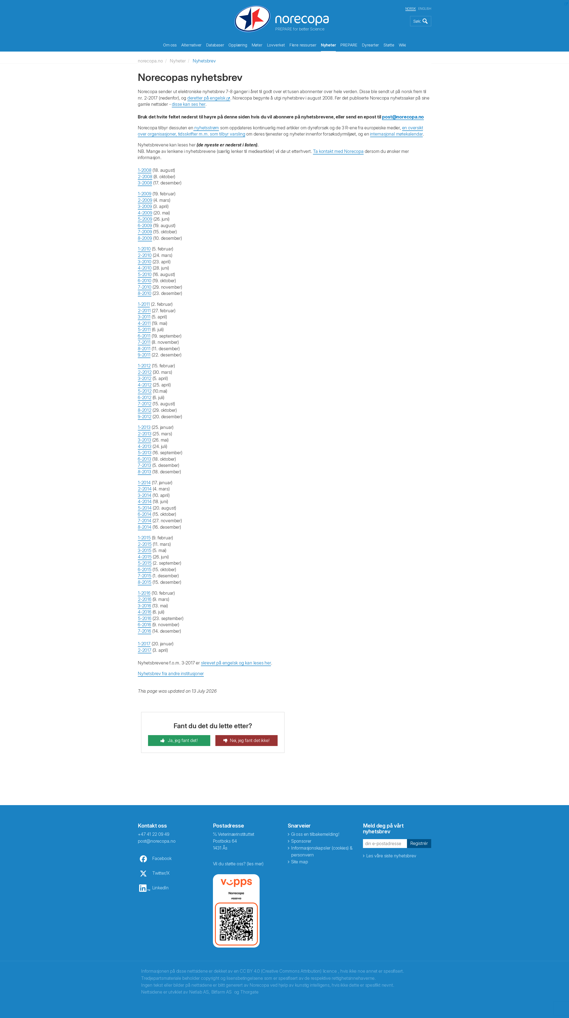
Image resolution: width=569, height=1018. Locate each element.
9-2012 (144, 416)
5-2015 (145, 563)
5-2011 (144, 329)
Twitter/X (161, 873)
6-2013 (144, 459)
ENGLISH (424, 8)
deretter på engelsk (206, 98)
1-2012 (144, 365)
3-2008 (145, 183)
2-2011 (144, 310)
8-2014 (144, 527)
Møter (257, 45)
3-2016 (144, 605)
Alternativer (191, 45)
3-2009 (145, 206)
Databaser (215, 45)
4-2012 (145, 385)
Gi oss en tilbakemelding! (315, 834)
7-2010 (144, 287)
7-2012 (144, 403)
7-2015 (144, 575)
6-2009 (145, 225)
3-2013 (144, 440)
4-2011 (144, 323)
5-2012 (145, 391)
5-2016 (144, 618)
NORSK (410, 8)
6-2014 (144, 514)
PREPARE (348, 45)
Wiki (402, 45)
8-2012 (144, 410)
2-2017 (144, 650)
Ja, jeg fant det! (182, 740)
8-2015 (144, 582)
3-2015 (144, 550)
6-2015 (144, 569)
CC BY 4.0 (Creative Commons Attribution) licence (288, 971)
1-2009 (144, 193)
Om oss (170, 45)
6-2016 (144, 624)
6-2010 (144, 280)
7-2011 (144, 342)
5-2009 (145, 219)
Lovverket (276, 45)
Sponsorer (301, 841)
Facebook (161, 858)
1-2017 (144, 643)
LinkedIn (160, 887)
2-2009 (145, 200)
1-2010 (144, 249)
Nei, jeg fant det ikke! (250, 740)
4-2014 (145, 501)
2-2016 (144, 599)
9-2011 (144, 355)
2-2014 (145, 489)
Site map (299, 861)
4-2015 (145, 557)
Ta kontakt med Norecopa (338, 151)
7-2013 (144, 465)
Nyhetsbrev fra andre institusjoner (171, 673)
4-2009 (145, 213)
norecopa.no (150, 61)
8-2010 (144, 293)
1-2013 (144, 427)
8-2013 (144, 471)
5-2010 (145, 274)
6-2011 (144, 336)
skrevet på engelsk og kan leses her (236, 663)
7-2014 (144, 520)
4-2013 (144, 446)
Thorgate (249, 992)
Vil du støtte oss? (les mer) (238, 863)
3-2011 (144, 317)
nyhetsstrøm (206, 127)
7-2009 (145, 231)
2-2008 (145, 176)
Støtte (388, 45)
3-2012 (144, 378)
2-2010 (145, 255)
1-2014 (144, 482)
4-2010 (145, 268)
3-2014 (144, 495)
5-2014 (145, 508)
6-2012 (144, 397)
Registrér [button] (419, 843)
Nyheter (328, 45)
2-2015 (145, 544)
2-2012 (145, 372)
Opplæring (237, 45)
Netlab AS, (199, 992)
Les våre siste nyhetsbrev (391, 855)
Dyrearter (370, 45)
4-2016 (144, 612)
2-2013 (144, 433)
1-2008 (144, 170)
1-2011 (144, 304)
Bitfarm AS (221, 992)
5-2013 (144, 452)
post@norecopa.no (403, 117)
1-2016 (144, 593)
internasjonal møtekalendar (396, 134)
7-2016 (144, 631)
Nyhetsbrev (204, 61)
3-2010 (144, 261)
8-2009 (145, 238)
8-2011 (144, 348)
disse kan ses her (188, 104)
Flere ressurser (303, 45)
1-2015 (144, 537)
